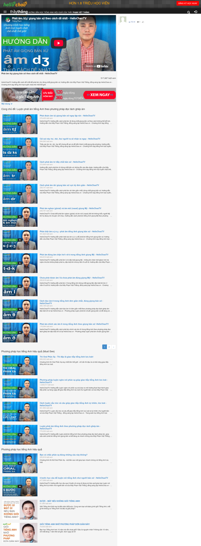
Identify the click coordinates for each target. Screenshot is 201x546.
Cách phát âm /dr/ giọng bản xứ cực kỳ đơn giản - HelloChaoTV (69, 185)
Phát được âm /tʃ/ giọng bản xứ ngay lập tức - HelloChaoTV (67, 115)
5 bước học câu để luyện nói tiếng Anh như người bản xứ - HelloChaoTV (74, 478)
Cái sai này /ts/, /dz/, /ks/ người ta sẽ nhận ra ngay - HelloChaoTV (70, 138)
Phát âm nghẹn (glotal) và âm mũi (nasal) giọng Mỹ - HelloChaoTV (70, 208)
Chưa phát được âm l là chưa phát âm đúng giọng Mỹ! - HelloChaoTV (72, 277)
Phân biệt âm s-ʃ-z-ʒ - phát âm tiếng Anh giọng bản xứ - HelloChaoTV (72, 231)
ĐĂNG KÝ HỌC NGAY (187, 3)
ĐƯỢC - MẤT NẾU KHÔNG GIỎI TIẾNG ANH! (60, 501)
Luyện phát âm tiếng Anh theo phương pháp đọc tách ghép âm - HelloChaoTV (70, 427)
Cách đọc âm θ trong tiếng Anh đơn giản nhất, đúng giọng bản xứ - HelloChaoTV (71, 302)
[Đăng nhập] (195, 12)
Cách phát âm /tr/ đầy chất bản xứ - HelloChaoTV (62, 162)
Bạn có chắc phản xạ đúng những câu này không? (64, 454)
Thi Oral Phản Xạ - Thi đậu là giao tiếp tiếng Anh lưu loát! (66, 356)
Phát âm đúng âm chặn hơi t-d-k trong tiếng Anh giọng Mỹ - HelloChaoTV (74, 254)
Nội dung (6, 103)
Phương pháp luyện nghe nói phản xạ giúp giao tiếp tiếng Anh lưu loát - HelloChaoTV (74, 381)
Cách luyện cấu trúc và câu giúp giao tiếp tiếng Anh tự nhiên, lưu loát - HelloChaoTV (73, 404)
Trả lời (132, 22)
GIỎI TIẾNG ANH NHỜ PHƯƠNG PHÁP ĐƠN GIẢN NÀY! (65, 524)
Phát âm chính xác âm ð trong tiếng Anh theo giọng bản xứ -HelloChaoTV (74, 324)
